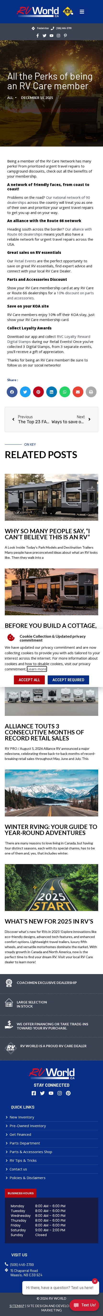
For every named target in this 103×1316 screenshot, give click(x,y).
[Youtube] (51, 35)
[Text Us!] (84, 1306)
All (10, 98)
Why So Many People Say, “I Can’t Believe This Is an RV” (47, 533)
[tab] (20, 1193)
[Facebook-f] (37, 35)
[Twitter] (44, 35)
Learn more (36, 669)
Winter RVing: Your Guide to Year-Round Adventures (51, 829)
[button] (81, 12)
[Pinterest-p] (65, 35)
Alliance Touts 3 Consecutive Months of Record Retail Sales (44, 732)
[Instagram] (58, 35)
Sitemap (17, 1306)
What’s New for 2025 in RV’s (49, 921)
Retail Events (25, 260)
